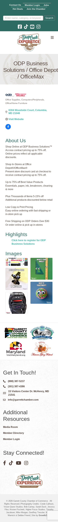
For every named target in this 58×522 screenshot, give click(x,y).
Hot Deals (18, 9)
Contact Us (15, 5)
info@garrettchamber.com (23, 399)
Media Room (10, 427)
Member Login (32, 5)
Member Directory (13, 433)
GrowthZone (44, 515)
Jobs (46, 5)
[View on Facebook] (8, 128)
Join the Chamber (36, 9)
